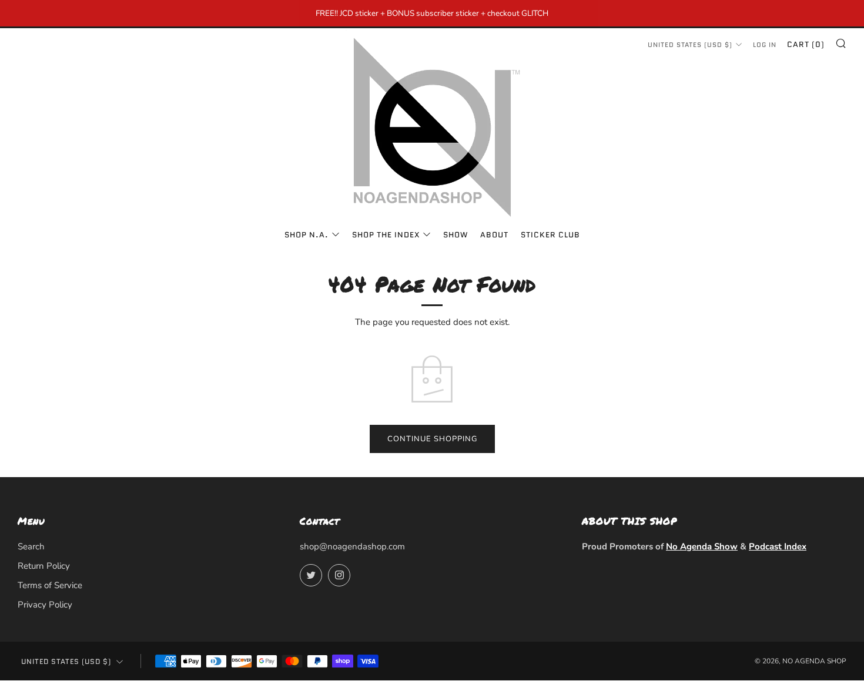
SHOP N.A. (306, 234)
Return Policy (44, 566)
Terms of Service (50, 585)
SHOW (455, 234)
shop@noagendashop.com (352, 546)
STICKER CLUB (550, 234)
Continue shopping (432, 439)
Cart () (806, 44)
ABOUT (494, 234)
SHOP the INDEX (386, 234)
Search (31, 546)
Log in (764, 44)
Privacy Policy (45, 605)
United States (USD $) (690, 44)
